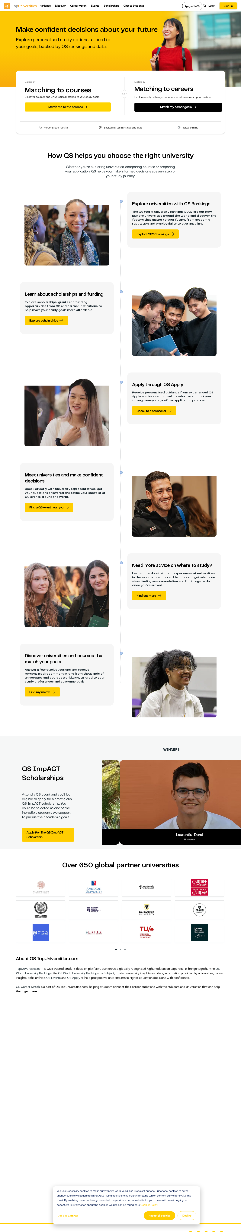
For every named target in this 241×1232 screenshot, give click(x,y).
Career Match (78, 5)
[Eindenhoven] (146, 932)
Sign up (228, 6)
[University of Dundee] (41, 932)
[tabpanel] (122, 912)
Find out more (146, 596)
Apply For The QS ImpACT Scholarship (45, 835)
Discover (60, 5)
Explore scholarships (43, 320)
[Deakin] (199, 910)
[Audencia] (146, 887)
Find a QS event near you (46, 507)
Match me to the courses (67, 107)
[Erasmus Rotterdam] (199, 932)
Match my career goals (178, 107)
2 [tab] (121, 950)
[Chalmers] (41, 910)
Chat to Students (134, 5)
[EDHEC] (93, 932)
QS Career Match (28, 987)
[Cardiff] (199, 887)
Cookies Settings (68, 1215)
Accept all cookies (159, 1215)
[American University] (93, 887)
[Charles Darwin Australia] (93, 910)
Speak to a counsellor (151, 411)
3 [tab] (125, 950)
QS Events (53, 978)
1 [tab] (116, 950)
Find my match (39, 692)
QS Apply (73, 978)
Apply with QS (192, 6)
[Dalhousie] (146, 910)
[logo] (20, 6)
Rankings (45, 5)
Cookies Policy (149, 1205)
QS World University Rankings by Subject (86, 973)
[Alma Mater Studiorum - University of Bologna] (41, 887)
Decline (186, 1215)
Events (95, 5)
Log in (211, 5)
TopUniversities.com (29, 969)
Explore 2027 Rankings (153, 234)
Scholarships (111, 5)
